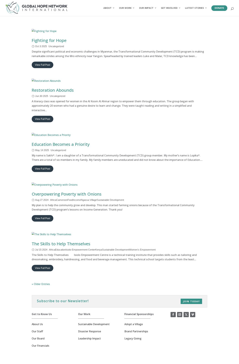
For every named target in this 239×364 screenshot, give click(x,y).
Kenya (98, 249)
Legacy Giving (132, 338)
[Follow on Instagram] (179, 314)
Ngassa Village (89, 200)
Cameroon (61, 200)
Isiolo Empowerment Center (80, 249)
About (107, 7)
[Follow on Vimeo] (192, 314)
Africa (53, 200)
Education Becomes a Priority (61, 144)
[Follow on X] (186, 314)
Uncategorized (56, 46)
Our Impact (146, 7)
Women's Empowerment (142, 249)
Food (70, 200)
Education (60, 249)
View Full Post (42, 64)
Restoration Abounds (53, 90)
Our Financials (40, 345)
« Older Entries (41, 284)
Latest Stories (194, 7)
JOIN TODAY (191, 301)
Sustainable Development (110, 200)
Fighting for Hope (49, 40)
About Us (37, 324)
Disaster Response (89, 331)
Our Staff (37, 331)
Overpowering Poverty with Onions (66, 194)
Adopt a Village (133, 324)
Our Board (38, 338)
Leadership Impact (89, 338)
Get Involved (169, 7)
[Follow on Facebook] (173, 314)
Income (77, 200)
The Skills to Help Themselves (61, 244)
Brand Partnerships (136, 331)
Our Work (125, 7)
